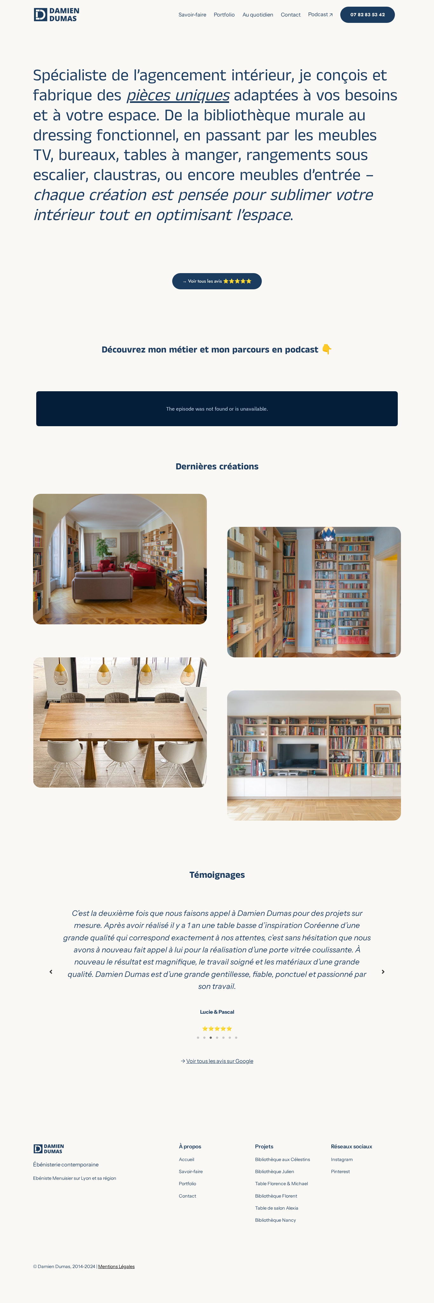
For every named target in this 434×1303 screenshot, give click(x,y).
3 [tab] (210, 1038)
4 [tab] (217, 1038)
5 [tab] (223, 1038)
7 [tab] (236, 1038)
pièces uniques (177, 98)
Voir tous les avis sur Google (219, 1061)
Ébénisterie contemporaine (65, 1164)
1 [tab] (198, 1038)
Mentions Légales (116, 1266)
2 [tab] (204, 1038)
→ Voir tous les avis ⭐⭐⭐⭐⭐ (217, 281)
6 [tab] (230, 1038)
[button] (50, 971)
